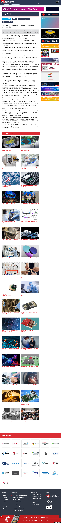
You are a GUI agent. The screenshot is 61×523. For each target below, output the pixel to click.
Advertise (5, 505)
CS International (36, 494)
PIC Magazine (16, 499)
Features (5, 497)
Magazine (5, 499)
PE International (36, 498)
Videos (4, 501)
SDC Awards (35, 504)
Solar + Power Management (20, 503)
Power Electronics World (19, 501)
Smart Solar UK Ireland (18, 505)
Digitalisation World (18, 510)
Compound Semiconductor (20, 495)
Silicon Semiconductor (18, 497)
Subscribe (5, 506)
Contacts (5, 508)
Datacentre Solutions (18, 508)
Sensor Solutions (17, 506)
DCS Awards (35, 502)
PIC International (36, 496)
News (4, 495)
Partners (5, 503)
